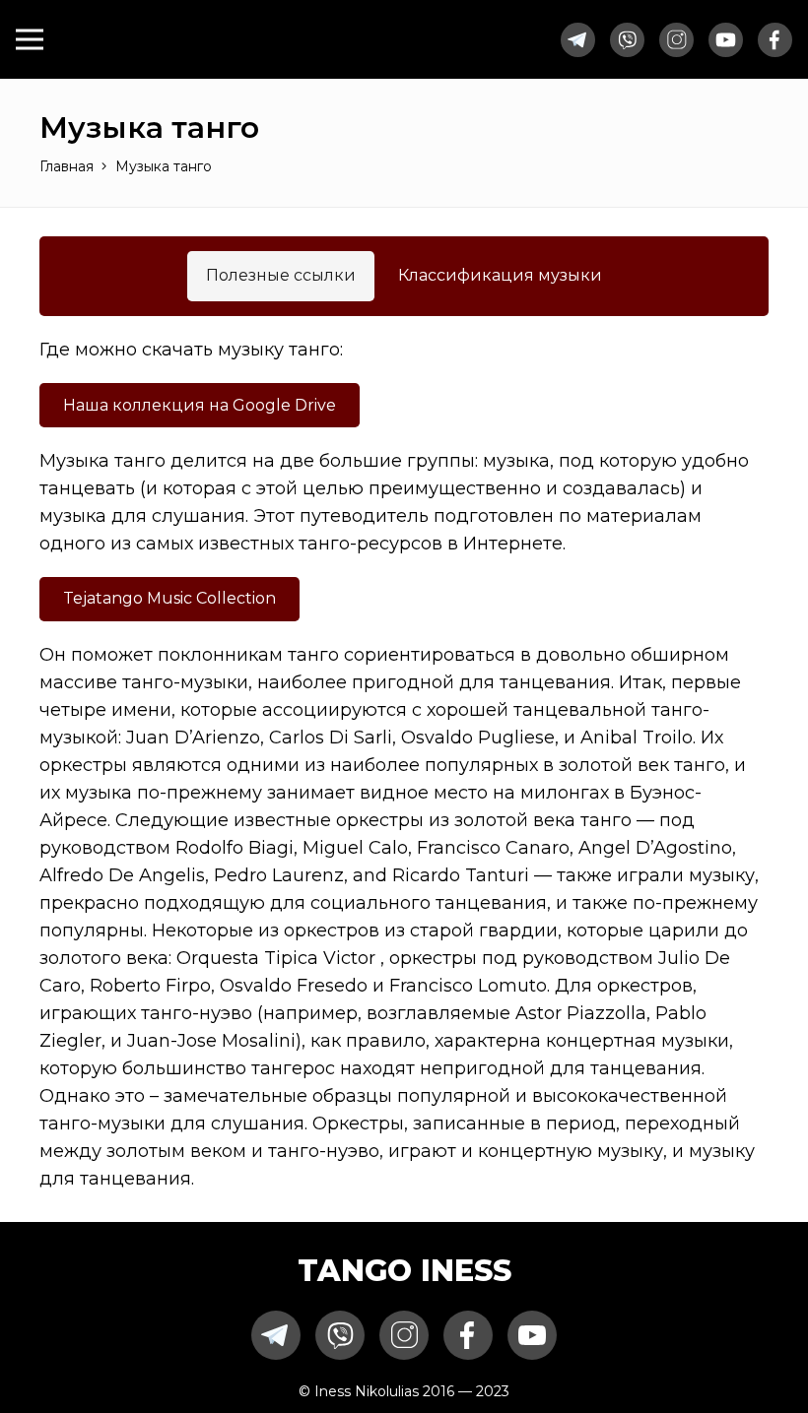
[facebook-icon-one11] (775, 40)
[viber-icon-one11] (627, 40)
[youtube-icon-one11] (725, 40)
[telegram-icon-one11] (578, 40)
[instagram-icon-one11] (676, 40)
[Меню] (29, 39)
